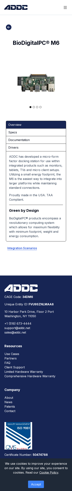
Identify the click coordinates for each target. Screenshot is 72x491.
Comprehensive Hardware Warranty (29, 376)
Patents (9, 406)
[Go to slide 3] (37, 107)
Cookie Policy (48, 472)
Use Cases (11, 354)
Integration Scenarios (22, 248)
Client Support (14, 367)
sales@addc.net (15, 332)
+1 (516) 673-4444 (17, 323)
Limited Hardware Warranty (23, 372)
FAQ (7, 363)
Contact (9, 411)
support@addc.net (17, 328)
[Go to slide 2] (34, 107)
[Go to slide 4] (40, 107)
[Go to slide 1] (30, 107)
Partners (10, 358)
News (8, 402)
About (8, 397)
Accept (36, 484)
